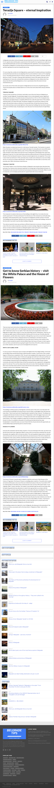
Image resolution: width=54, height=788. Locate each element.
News (13, 783)
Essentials (8, 783)
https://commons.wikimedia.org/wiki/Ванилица (15, 476)
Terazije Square (33, 232)
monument (16, 766)
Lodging (30, 783)
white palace (34, 511)
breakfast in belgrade (8, 764)
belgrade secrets (7, 759)
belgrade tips (20, 232)
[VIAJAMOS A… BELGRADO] (43, 251)
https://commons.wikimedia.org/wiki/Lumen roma (16, 407)
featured (14, 770)
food (4, 763)
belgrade (13, 232)
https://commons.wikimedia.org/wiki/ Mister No (15, 144)
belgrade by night (7, 761)
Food (26, 783)
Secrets (35, 783)
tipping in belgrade (19, 764)
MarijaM (11, 13)
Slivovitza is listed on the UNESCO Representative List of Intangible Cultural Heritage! (27, 254)
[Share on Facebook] (11, 56)
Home (3, 783)
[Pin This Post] (27, 56)
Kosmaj (18, 773)
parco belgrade (7, 771)
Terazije (26, 232)
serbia (14, 759)
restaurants (6, 768)
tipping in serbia (7, 770)
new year (18, 771)
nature (23, 770)
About (46, 783)
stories (12, 768)
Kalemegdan (6, 773)
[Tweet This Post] (19, 56)
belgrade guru (10, 763)
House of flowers (26, 511)
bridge (14, 775)
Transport (41, 783)
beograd (20, 761)
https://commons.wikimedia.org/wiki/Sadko (14, 211)
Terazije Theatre (42, 232)
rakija (13, 771)
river (19, 770)
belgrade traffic (19, 768)
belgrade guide (20, 757)
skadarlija (12, 773)
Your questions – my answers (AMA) (12, 784)
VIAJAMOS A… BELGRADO (42, 253)
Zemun (16, 763)
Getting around (20, 783)
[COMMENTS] (42, 56)
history (19, 511)
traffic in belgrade (7, 766)
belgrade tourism (7, 775)
